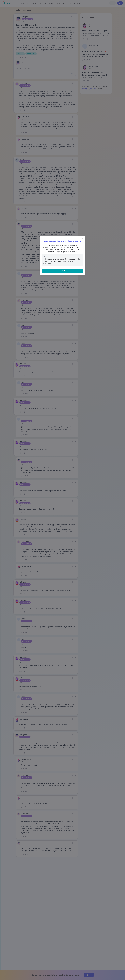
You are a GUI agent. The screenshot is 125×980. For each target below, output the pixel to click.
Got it (62, 271)
